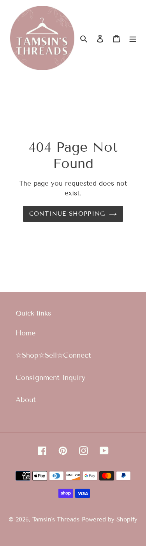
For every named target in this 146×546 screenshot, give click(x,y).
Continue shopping (67, 213)
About (26, 399)
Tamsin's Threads (55, 519)
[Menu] (133, 38)
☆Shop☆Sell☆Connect (53, 355)
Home (25, 333)
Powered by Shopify (109, 519)
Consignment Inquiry (50, 377)
